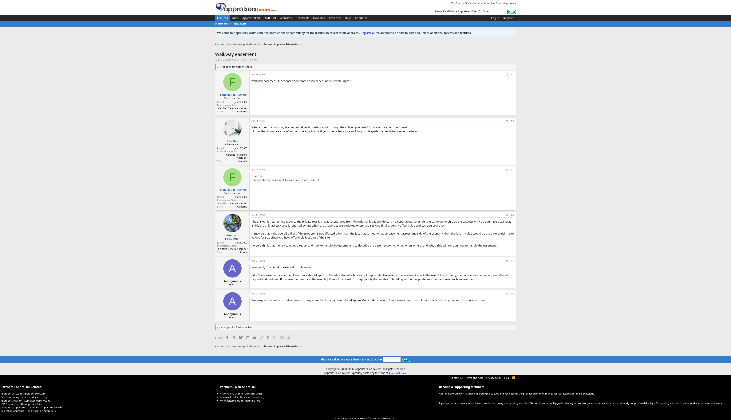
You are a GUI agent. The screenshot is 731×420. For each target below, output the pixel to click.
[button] (230, 24)
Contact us (456, 377)
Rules (235, 18)
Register (366, 33)
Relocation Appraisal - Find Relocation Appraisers (28, 411)
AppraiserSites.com (398, 373)
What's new (221, 23)
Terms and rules (474, 377)
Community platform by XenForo (365, 418)
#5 (512, 260)
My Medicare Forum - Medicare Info (240, 400)
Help (348, 18)
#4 (512, 215)
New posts (240, 23)
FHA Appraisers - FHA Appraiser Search (22, 404)
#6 (512, 293)
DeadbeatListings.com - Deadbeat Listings (24, 397)
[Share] (507, 74)
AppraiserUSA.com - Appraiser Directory (23, 393)
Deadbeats (302, 18)
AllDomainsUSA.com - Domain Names (241, 393)
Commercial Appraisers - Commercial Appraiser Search (31, 407)
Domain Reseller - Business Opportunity (242, 397)
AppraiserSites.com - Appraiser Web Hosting (25, 400)
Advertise (335, 18)
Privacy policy (493, 377)
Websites (286, 18)
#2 (512, 121)
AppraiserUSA (251, 18)
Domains (319, 18)
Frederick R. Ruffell (228, 60)
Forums (222, 18)
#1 (512, 74)
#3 (512, 169)
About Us (361, 18)
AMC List (270, 18)
